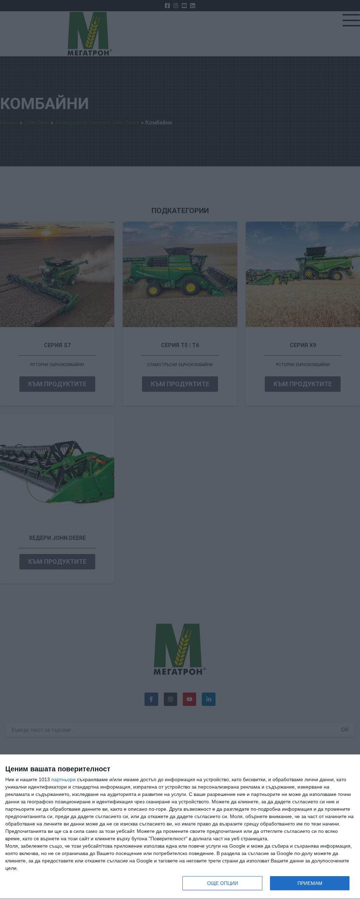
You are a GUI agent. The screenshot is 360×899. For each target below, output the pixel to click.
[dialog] (180, 827)
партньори (63, 779)
